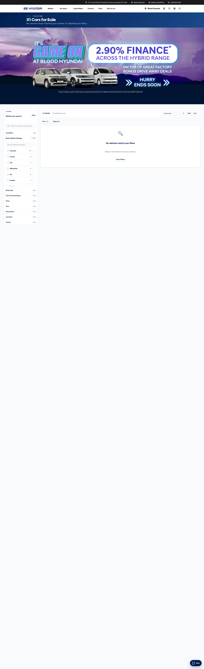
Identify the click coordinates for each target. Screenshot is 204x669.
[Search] (179, 8)
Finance (91, 8)
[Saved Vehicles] (169, 8)
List (195, 113)
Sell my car (111, 8)
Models (50, 8)
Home (28, 16)
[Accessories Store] (164, 8)
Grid (189, 113)
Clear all (56, 121)
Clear (34, 115)
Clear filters (120, 159)
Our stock (63, 8)
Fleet (100, 8)
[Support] (174, 8)
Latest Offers (78, 8)
